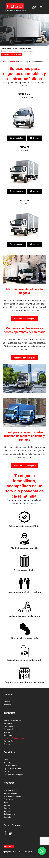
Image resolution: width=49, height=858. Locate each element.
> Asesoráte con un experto (11, 54)
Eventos (7, 744)
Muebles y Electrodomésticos (15, 738)
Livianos (7, 702)
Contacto (7, 808)
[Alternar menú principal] (41, 7)
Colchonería (8, 741)
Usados (6, 802)
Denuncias (7, 817)
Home (5, 62)
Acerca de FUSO (10, 790)
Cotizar (6, 772)
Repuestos (8, 763)
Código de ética (9, 814)
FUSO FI (24, 200)
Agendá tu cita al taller (12, 769)
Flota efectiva (9, 799)
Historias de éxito (10, 793)
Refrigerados (8, 735)
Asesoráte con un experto (25, 319)
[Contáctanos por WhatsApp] (42, 851)
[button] (16, 138)
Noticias (7, 805)
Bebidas (7, 732)
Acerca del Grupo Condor (13, 796)
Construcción (8, 726)
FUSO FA (24, 147)
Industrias (14, 62)
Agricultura (8, 723)
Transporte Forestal (11, 729)
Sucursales (8, 811)
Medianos (7, 705)
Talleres (6, 760)
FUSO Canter (24, 94)
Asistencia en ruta (10, 766)
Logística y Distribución (12, 720)
